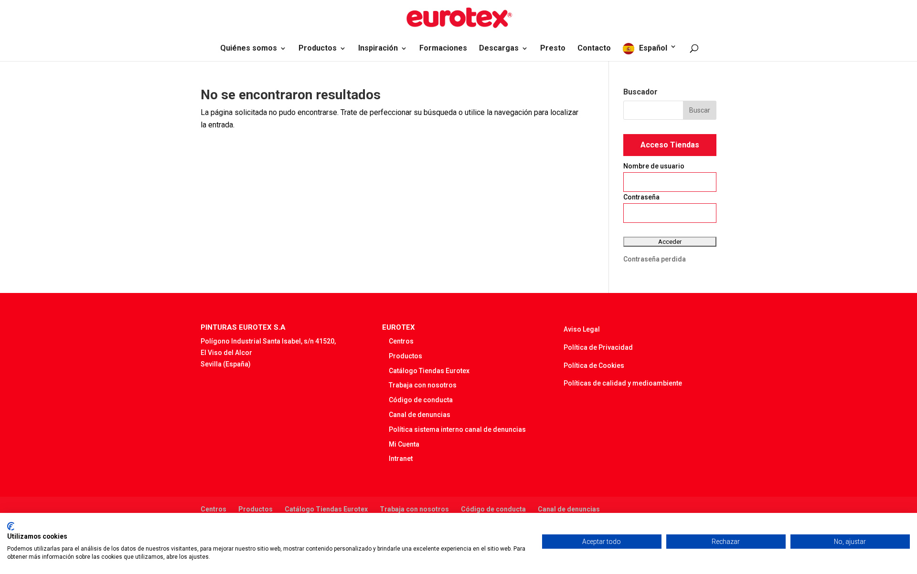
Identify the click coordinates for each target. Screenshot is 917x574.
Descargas (499, 48)
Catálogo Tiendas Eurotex (429, 371)
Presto (552, 48)
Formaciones (443, 48)
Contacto (594, 48)
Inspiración (378, 48)
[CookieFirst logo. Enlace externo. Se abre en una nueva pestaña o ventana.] (10, 526)
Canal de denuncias (419, 414)
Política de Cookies (594, 365)
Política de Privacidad (598, 347)
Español (653, 47)
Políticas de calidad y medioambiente (623, 383)
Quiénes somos (248, 48)
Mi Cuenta (404, 444)
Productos (318, 48)
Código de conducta (421, 400)
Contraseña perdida (654, 259)
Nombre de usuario (653, 166)
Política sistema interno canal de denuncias (457, 429)
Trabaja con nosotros (423, 385)
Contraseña (641, 197)
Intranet (401, 458)
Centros (401, 341)
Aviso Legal (582, 329)
